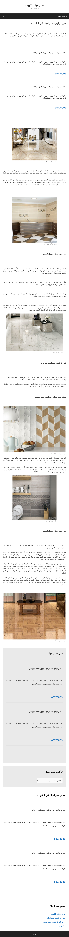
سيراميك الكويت (34, 5)
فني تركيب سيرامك (56, 917)
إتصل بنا (61, 925)
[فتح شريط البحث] (3, 16)
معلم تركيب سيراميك (53, 921)
